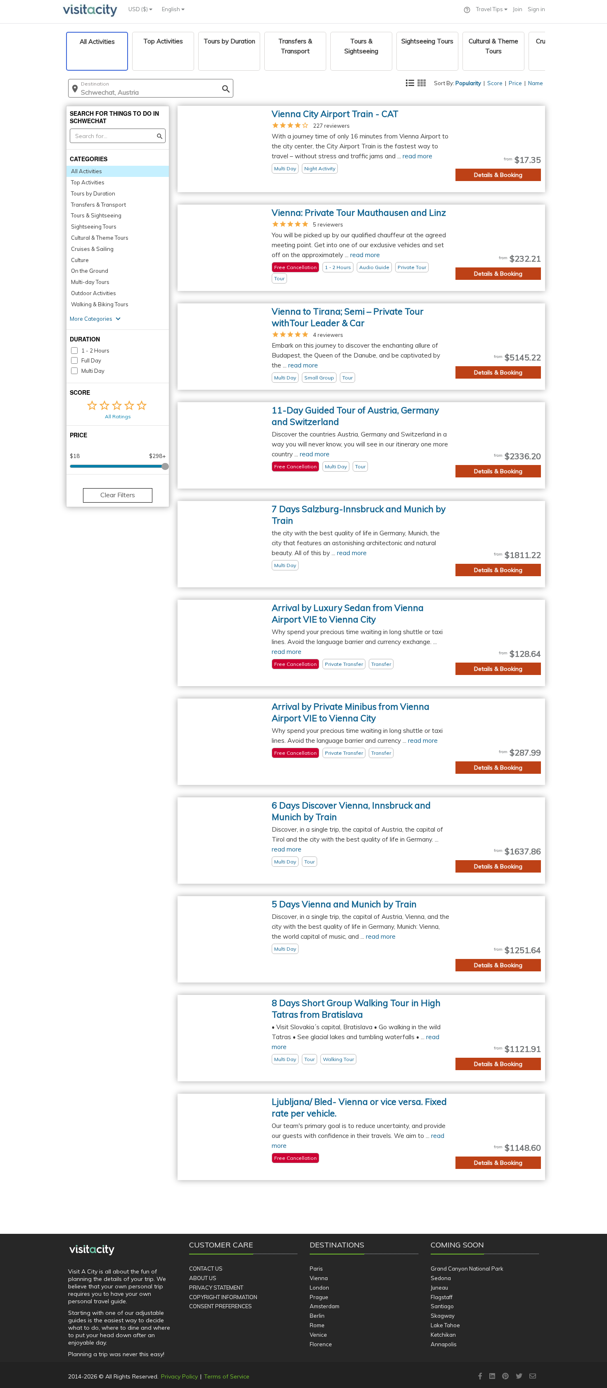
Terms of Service (226, 1376)
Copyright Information (223, 1297)
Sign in (536, 9)
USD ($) (138, 9)
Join (517, 9)
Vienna (319, 1278)
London (319, 1287)
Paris (316, 1268)
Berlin (317, 1315)
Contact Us (206, 1268)
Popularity (468, 83)
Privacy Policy (179, 1376)
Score (495, 83)
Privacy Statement (216, 1287)
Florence (321, 1344)
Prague (319, 1297)
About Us (202, 1278)
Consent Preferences (220, 1306)
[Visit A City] (92, 1250)
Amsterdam (324, 1306)
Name (535, 83)
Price (515, 83)
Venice (318, 1334)
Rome (317, 1325)
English (171, 9)
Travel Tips (490, 9)
